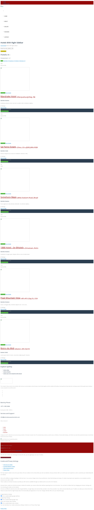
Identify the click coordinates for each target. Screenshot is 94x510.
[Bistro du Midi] (15, 342)
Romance (7, 251)
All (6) (2, 61)
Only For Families (4, 161)
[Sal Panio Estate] (15, 140)
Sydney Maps (6, 370)
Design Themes (18, 450)
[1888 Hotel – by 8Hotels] (15, 241)
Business (7, 100)
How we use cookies (8, 464)
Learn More (5, 457)
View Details (8, 93)
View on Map (3, 107)
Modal (9, 457)
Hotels (4, 45)
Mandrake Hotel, (18, 96)
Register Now (6, 3)
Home (2, 45)
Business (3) (12, 61)
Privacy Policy (6, 470)
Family (6, 150)
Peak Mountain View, (19, 297)
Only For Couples (4, 363)
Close (2, 457)
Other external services (8, 468)
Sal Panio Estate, (19, 146)
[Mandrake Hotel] (15, 90)
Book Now (3, 93)
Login (4, 1)
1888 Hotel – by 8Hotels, (19, 247)
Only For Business (5, 111)
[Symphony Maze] (15, 191)
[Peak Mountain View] (15, 291)
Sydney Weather (7, 371)
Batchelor (3, 100)
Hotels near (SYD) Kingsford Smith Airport (12, 373)
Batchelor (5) (6, 61)
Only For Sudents (4, 262)
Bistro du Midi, (15, 348)
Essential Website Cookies (9, 466)
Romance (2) (22, 61)
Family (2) (17, 61)
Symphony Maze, (19, 197)
